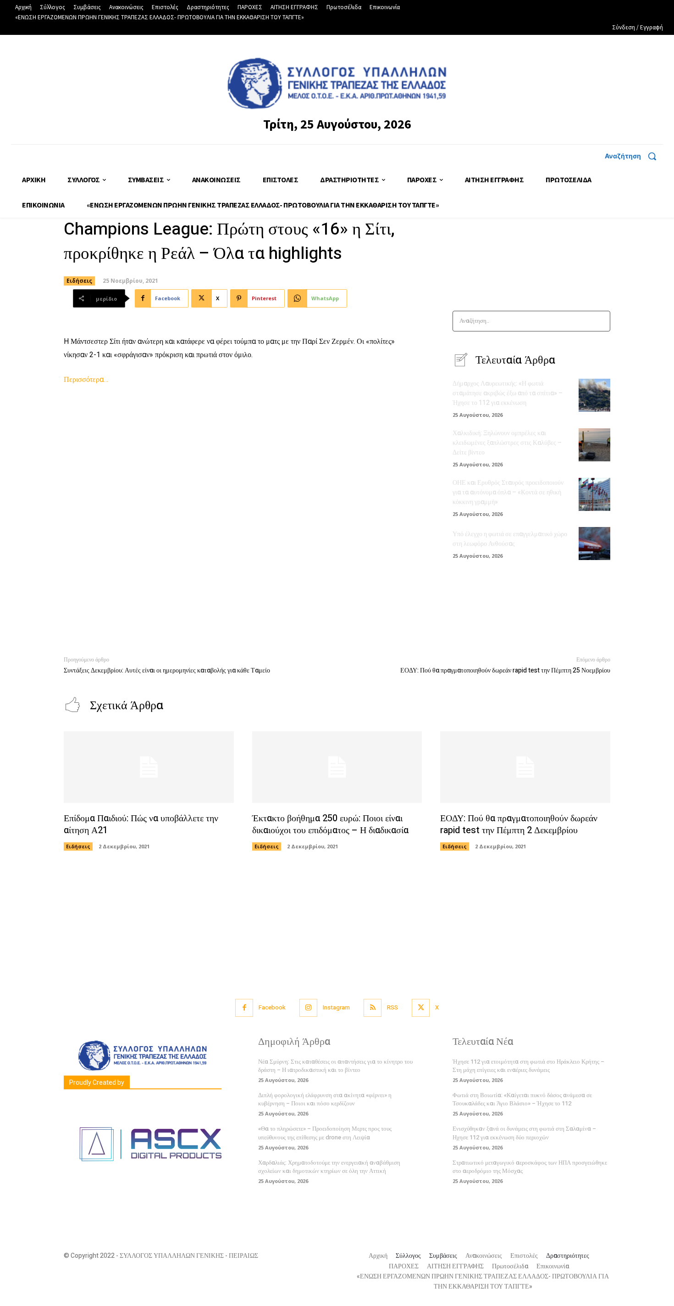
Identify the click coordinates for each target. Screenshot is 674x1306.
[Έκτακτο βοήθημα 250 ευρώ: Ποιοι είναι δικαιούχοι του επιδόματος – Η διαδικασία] (337, 767)
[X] (421, 1008)
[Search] (600, 321)
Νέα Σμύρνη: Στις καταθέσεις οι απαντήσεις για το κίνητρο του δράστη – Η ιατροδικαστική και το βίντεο (335, 1065)
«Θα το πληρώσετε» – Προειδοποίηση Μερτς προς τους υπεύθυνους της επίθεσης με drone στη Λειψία (325, 1132)
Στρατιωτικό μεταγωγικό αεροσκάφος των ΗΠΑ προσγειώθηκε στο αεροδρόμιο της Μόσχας (530, 1166)
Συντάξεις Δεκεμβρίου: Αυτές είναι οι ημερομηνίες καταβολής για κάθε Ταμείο (167, 670)
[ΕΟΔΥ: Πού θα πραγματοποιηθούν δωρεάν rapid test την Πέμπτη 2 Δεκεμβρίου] (525, 767)
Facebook (272, 1007)
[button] (634, 156)
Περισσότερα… (86, 379)
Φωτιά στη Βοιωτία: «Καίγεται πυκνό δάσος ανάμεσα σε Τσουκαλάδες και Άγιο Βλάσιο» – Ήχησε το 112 (522, 1099)
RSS (392, 1007)
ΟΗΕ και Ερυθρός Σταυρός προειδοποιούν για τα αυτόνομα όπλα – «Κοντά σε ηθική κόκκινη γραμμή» (508, 492)
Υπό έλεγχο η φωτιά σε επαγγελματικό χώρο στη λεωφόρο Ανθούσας (510, 539)
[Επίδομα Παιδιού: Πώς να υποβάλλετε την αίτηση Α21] (149, 767)
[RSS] (372, 1008)
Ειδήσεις (79, 281)
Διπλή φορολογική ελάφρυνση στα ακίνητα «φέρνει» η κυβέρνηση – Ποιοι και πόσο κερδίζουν (325, 1099)
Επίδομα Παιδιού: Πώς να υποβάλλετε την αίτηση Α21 (141, 824)
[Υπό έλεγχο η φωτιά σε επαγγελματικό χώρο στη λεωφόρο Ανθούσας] (594, 543)
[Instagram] (308, 1008)
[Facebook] (244, 1008)
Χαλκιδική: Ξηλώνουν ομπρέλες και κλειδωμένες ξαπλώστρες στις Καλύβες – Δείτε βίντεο (507, 442)
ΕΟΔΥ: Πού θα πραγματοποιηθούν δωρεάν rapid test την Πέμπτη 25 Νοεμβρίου (505, 670)
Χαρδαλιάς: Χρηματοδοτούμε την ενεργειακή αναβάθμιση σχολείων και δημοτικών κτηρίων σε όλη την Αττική (329, 1166)
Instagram (336, 1007)
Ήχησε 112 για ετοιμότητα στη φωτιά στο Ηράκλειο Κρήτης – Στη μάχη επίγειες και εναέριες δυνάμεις (528, 1065)
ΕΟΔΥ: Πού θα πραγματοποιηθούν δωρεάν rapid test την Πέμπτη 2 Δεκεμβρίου (518, 824)
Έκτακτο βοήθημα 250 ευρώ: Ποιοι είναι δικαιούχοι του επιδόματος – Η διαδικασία (330, 824)
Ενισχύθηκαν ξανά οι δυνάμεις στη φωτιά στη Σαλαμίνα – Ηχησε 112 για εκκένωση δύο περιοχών (524, 1132)
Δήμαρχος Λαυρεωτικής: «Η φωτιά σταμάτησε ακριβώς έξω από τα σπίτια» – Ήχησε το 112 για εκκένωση (508, 393)
